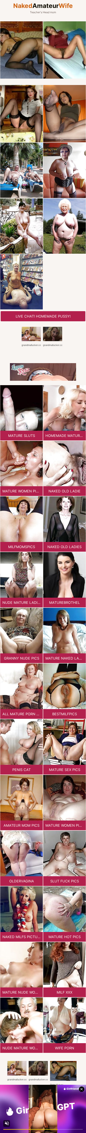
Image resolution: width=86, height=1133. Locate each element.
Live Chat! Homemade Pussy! (43, 316)
